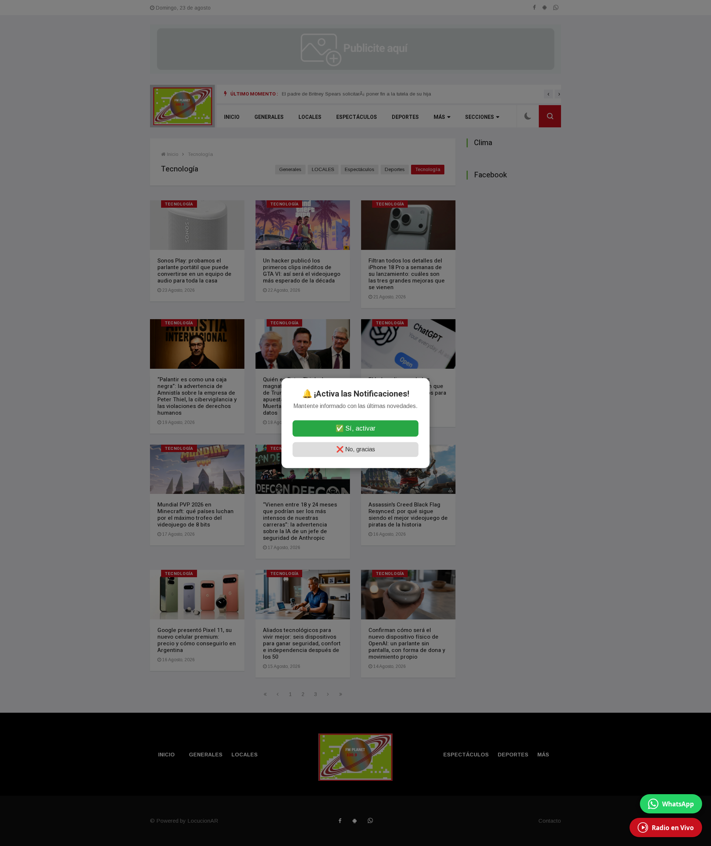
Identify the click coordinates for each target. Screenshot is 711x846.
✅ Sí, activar (355, 428)
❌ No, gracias (355, 449)
